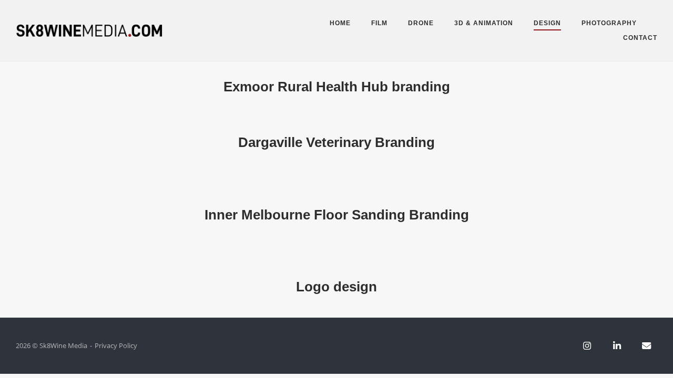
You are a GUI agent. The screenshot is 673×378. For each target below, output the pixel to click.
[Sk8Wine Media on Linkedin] (616, 345)
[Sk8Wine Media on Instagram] (587, 345)
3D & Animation (483, 23)
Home (340, 23)
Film (379, 23)
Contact (640, 37)
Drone (421, 23)
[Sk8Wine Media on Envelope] (646, 345)
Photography (609, 23)
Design (547, 23)
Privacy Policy (116, 345)
